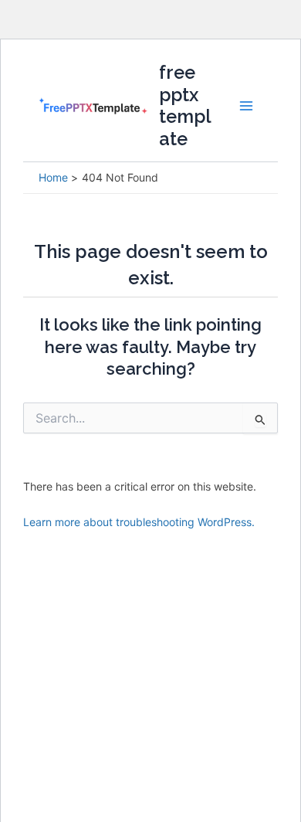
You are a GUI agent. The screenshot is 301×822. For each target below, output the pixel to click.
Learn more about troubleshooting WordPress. (139, 521)
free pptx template (185, 105)
